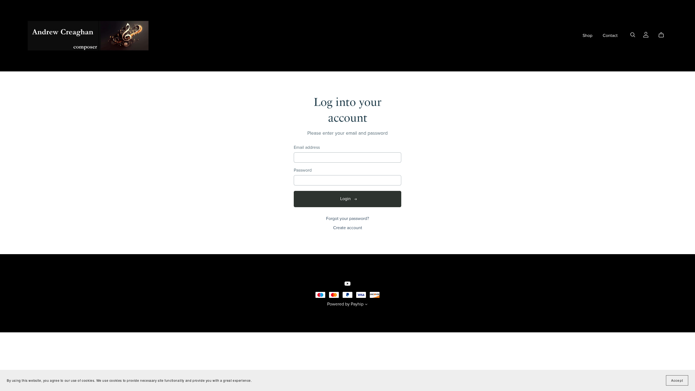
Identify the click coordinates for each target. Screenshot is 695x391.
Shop (587, 35)
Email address (307, 147)
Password (303, 170)
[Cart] (663, 35)
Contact (610, 35)
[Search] (632, 34)
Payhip (357, 304)
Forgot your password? (347, 218)
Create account (347, 228)
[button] (366, 305)
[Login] (646, 34)
